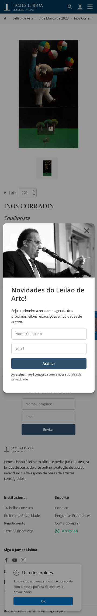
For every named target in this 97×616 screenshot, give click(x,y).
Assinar (49, 363)
